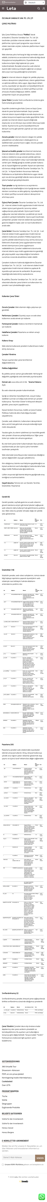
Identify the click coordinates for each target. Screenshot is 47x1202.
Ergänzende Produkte (11, 1107)
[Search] (38, 8)
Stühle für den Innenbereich (12, 1119)
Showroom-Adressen (11, 1070)
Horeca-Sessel (7, 1128)
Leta (16, 1177)
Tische (4, 1096)
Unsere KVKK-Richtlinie (14, 1164)
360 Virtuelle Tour (9, 1066)
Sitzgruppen (7, 1104)
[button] (34, 2)
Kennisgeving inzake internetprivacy (17, 1078)
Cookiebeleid (7, 1081)
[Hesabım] (43, 8)
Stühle (4, 1100)
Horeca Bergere (8, 1132)
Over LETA (6, 1085)
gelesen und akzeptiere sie (24, 1164)
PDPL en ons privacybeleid (13, 1074)
